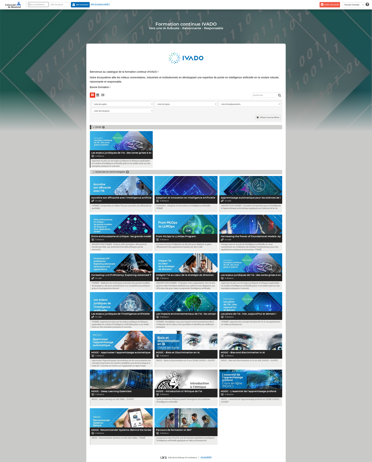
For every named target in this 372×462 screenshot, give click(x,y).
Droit (98, 127)
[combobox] (353, 4)
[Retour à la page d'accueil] (13, 4)
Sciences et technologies (110, 172)
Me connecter (82, 4)
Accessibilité (206, 457)
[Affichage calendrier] (97, 95)
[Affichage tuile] (92, 95)
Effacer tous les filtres (269, 117)
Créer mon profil (331, 4)
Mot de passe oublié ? (100, 4)
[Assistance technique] (367, 5)
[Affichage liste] (102, 95)
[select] (152, 104)
